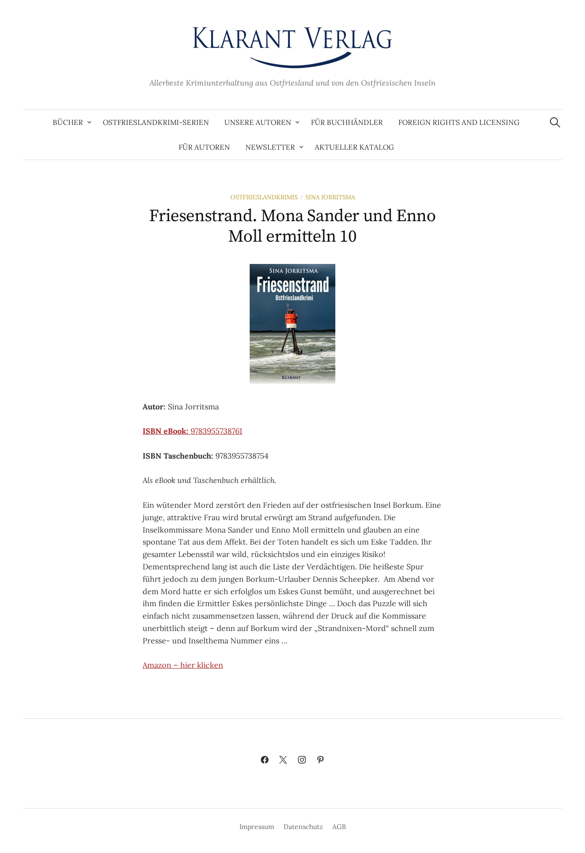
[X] (283, 760)
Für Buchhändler (347, 122)
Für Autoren (204, 147)
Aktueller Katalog (354, 147)
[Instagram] (301, 760)
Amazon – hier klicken (183, 665)
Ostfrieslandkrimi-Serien (156, 122)
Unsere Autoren (257, 122)
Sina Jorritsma (330, 197)
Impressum (256, 826)
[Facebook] (264, 760)
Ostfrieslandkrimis (264, 197)
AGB (339, 826)
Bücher (68, 122)
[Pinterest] (320, 760)
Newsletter (270, 147)
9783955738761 (192, 431)
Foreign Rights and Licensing (458, 122)
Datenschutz (303, 826)
